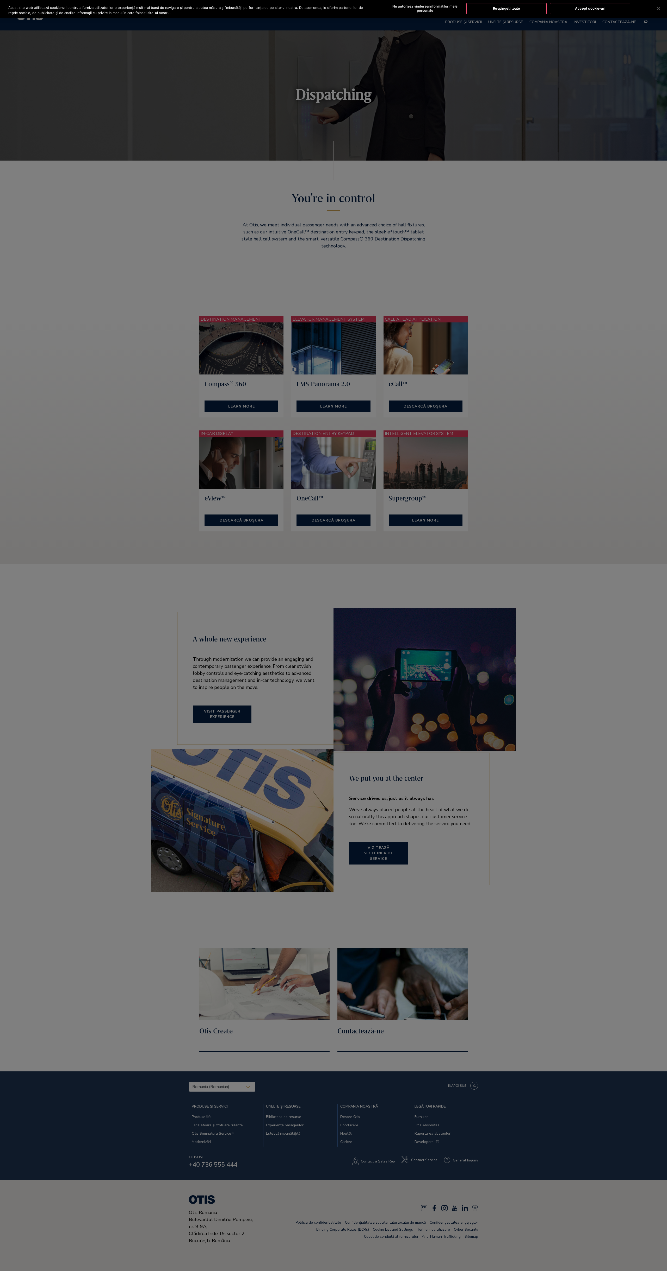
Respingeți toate (506, 8)
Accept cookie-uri (590, 8)
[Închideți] (658, 8)
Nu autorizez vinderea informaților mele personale (425, 8)
